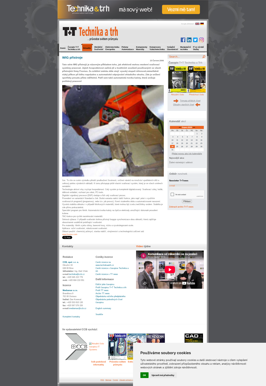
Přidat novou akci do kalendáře (187, 153)
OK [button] (144, 375)
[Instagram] (201, 40)
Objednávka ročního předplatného (110, 296)
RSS (102, 380)
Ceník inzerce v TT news (107, 274)
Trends (115, 380)
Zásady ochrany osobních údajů (131, 380)
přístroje (72, 57)
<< (180, 127)
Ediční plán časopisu (105, 284)
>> (193, 127)
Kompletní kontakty (71, 317)
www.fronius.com (69, 234)
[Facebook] (183, 40)
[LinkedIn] (189, 40)
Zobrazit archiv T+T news (181, 207)
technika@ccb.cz (77, 274)
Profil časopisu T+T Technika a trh (111, 287)
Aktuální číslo (177, 94)
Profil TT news (102, 290)
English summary (103, 308)
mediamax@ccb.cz (77, 308)
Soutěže (99, 314)
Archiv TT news (103, 293)
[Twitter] (195, 40)
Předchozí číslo (196, 94)
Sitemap (108, 380)
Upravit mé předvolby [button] (163, 375)
